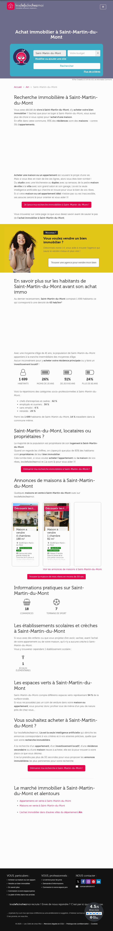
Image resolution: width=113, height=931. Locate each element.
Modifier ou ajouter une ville (50, 58)
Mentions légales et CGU (54, 924)
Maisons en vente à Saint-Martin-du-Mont (42, 805)
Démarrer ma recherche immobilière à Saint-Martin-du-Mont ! (56, 469)
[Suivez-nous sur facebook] (83, 881)
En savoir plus (14, 887)
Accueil (18, 87)
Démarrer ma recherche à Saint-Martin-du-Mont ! (56, 768)
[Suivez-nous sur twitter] (78, 881)
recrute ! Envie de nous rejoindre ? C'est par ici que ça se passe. (56, 904)
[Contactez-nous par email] (77, 886)
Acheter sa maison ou (21, 880)
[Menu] (103, 7)
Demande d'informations (53, 884)
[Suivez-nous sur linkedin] (98, 881)
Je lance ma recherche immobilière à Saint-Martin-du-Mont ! (56, 204)
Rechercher (67, 66)
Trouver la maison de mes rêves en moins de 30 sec (56, 576)
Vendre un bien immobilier (19, 884)
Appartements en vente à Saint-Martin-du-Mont (45, 801)
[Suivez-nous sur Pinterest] (93, 881)
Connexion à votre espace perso (21, 891)
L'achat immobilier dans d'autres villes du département (51, 812)
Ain (27, 87)
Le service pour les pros (52, 880)
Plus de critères (92, 71)
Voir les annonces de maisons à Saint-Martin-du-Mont (72, 569)
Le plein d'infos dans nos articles (21, 895)
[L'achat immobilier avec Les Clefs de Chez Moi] (25, 6)
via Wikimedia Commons (103, 80)
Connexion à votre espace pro (55, 887)
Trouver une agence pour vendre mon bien (73, 262)
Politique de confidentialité (77, 924)
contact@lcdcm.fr (87, 886)
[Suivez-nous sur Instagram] (88, 881)
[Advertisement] (56, 150)
